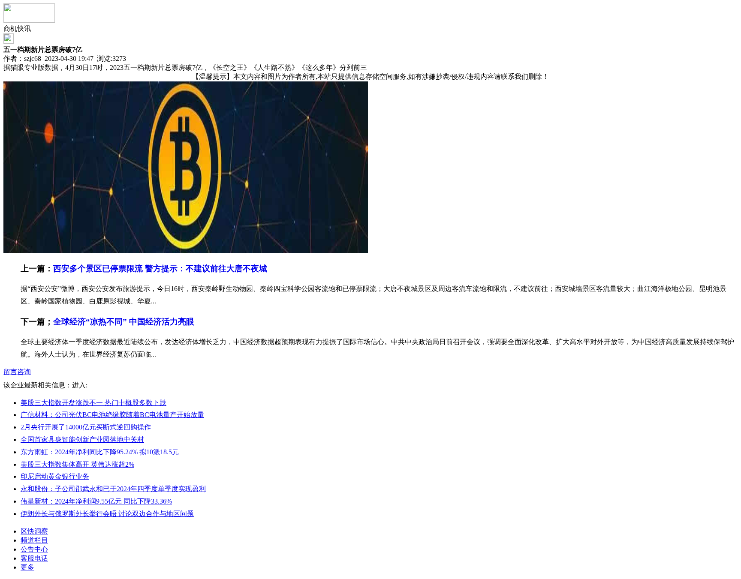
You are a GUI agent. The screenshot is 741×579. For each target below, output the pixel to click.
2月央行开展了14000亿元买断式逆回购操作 (86, 427)
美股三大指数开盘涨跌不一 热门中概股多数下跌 (93, 402)
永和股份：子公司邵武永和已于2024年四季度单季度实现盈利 (113, 488)
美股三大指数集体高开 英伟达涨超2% (77, 464)
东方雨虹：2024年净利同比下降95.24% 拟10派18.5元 (100, 452)
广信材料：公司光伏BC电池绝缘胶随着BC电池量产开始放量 (112, 414)
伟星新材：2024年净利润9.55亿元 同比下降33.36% (96, 501)
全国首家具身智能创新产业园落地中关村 (82, 439)
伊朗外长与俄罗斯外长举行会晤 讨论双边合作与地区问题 (107, 513)
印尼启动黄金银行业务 (55, 476)
